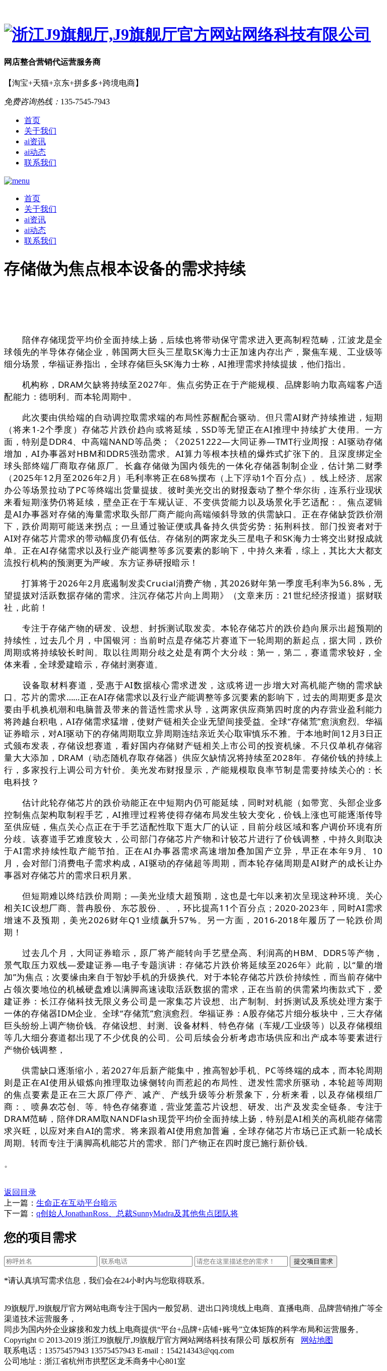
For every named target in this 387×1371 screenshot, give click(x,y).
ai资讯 (35, 141)
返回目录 (20, 1192)
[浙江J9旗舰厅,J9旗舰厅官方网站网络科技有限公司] (193, 35)
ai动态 (35, 152)
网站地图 (317, 1340)
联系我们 (40, 162)
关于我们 (40, 131)
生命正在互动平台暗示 (76, 1203)
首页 (32, 120)
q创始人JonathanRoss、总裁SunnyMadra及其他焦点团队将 (137, 1213)
